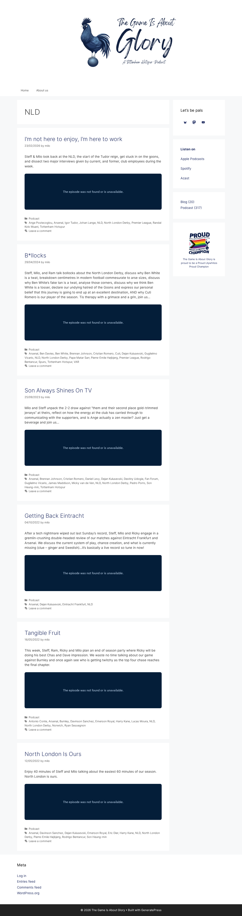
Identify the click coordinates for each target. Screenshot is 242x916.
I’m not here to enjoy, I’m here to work (73, 139)
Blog (184, 202)
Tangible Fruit (42, 632)
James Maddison (59, 483)
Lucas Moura (139, 721)
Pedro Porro (137, 483)
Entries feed (26, 881)
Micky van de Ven (83, 483)
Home (25, 90)
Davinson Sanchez (82, 721)
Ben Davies (47, 353)
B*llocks (35, 255)
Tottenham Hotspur (52, 226)
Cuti (117, 353)
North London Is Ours (53, 754)
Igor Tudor (71, 222)
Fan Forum (151, 478)
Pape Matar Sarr (79, 357)
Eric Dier (113, 832)
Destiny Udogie (133, 478)
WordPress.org (28, 893)
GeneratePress (151, 910)
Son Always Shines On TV (58, 390)
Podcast (34, 218)
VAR (76, 361)
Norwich (57, 725)
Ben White (61, 353)
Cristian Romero (103, 353)
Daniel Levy (92, 478)
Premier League (141, 222)
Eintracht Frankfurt (74, 604)
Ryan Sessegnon (75, 725)
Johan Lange (87, 222)
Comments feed (29, 887)
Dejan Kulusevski (132, 353)
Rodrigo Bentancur (73, 836)
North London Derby (117, 222)
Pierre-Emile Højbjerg (104, 357)
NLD (99, 222)
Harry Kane (123, 721)
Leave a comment (40, 230)
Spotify (186, 168)
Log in (21, 876)
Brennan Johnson (81, 353)
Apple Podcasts (192, 159)
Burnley (64, 721)
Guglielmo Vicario (36, 483)
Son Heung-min (97, 836)
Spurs (42, 361)
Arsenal (58, 222)
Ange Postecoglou (40, 222)
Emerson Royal (104, 721)
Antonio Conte (38, 721)
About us (42, 90)
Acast (185, 178)
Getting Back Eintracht (54, 515)
